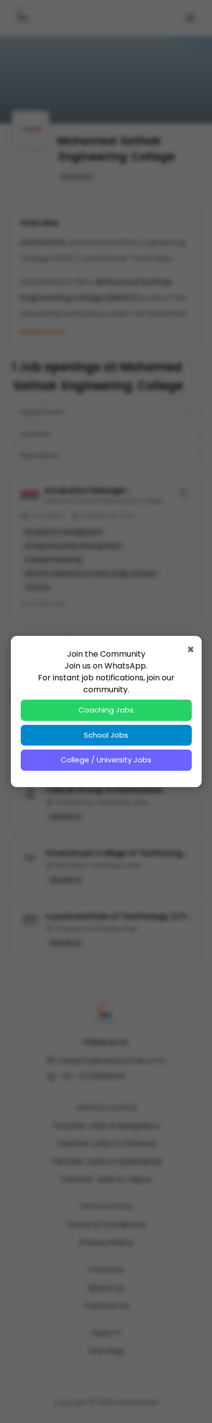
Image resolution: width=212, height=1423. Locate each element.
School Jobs (106, 735)
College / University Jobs (106, 759)
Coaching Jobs (106, 710)
